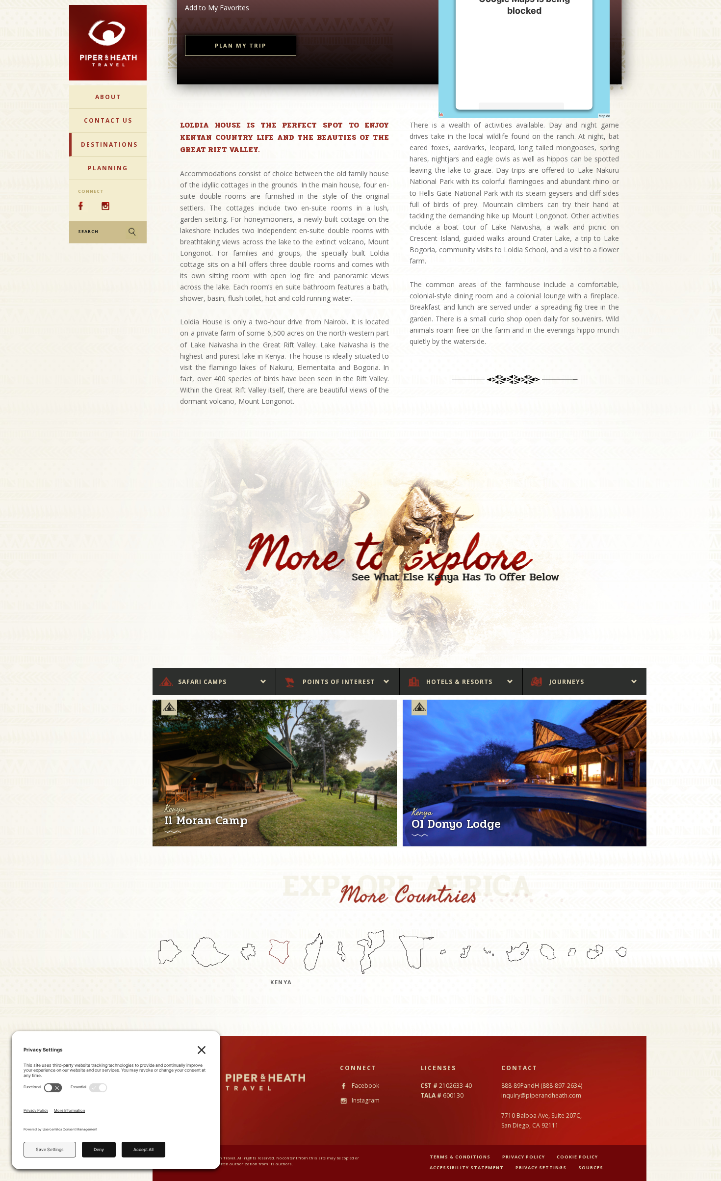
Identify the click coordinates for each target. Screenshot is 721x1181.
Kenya (281, 982)
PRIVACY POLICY (523, 1157)
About (108, 97)
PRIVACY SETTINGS (540, 1167)
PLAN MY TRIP (240, 45)
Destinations (109, 144)
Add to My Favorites (217, 7)
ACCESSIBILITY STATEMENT (467, 1167)
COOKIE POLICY (577, 1157)
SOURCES (590, 1167)
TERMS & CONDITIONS (460, 1157)
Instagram (365, 1100)
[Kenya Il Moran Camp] (275, 772)
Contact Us (108, 120)
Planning (108, 168)
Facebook (364, 1085)
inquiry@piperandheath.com (541, 1095)
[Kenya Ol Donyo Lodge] (525, 772)
